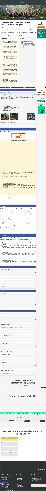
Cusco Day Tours (26, 4)
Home (2, 4)
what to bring (18, 87)
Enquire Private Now (41, 100)
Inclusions (12, 87)
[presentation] (1, 389)
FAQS (30, 87)
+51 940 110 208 (43, 102)
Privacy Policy (18, 487)
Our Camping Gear (4, 450)
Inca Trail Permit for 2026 (5, 437)
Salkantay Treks (14, 4)
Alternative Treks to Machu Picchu (37, 477)
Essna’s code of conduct (20, 486)
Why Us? (22, 87)
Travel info (26, 87)
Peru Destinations (42, 4)
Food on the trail (3, 440)
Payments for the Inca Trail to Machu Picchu (8, 452)
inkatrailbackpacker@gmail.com (6, 487)
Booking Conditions (4, 455)
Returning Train (3, 442)
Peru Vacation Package (20, 4)
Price (6, 87)
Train (9, 87)
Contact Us (18, 477)
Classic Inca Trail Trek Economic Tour (36, 414)
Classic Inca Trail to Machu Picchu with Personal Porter (22, 414)
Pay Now (41, 27)
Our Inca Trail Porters (4, 445)
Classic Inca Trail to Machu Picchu (37, 479)
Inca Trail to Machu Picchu (7, 4)
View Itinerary (42, 420)
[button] (21, 389)
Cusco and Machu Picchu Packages (34, 4)
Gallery (34, 87)
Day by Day (2, 87)
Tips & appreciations (4, 447)
